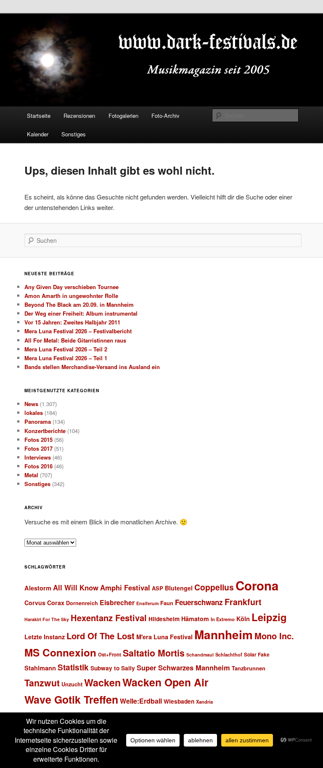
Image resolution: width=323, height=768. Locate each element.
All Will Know (75, 587)
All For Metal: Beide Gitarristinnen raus (75, 340)
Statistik (73, 667)
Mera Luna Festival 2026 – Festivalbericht (78, 331)
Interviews (37, 457)
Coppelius (214, 587)
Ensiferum (147, 603)
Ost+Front (109, 654)
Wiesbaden (179, 701)
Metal (31, 475)
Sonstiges (73, 134)
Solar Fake (257, 654)
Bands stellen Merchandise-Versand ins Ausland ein (92, 367)
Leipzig (269, 617)
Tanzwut (42, 682)
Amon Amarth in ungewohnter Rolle (71, 296)
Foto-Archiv (165, 116)
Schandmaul (200, 654)
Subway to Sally (112, 668)
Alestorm (37, 588)
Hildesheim (164, 619)
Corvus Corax (44, 602)
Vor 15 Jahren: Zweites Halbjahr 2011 (72, 322)
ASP (157, 588)
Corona (257, 585)
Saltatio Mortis (154, 652)
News (31, 404)
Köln (243, 618)
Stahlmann (40, 668)
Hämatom (195, 618)
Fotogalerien (123, 116)
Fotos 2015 (38, 440)
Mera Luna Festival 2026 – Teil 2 (65, 349)
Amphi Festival (125, 587)
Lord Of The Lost (100, 636)
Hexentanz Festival (109, 617)
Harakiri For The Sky (46, 619)
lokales (33, 413)
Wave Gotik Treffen (71, 699)
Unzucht (71, 684)
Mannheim (223, 634)
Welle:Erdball (141, 701)
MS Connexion (60, 652)
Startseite (38, 116)
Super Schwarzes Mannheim (183, 667)
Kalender (37, 134)
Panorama (37, 421)
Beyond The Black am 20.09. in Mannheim (79, 304)
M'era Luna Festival (164, 636)
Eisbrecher (117, 602)
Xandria (204, 701)
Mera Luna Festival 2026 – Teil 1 (65, 358)
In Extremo (223, 619)
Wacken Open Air (165, 682)
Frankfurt (243, 602)
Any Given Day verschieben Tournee (71, 287)
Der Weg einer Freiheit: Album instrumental (81, 313)
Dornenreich (82, 603)
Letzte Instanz (44, 636)
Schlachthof (228, 654)
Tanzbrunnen (248, 668)
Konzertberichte (45, 431)
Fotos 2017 (38, 448)
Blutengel (179, 588)
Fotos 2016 (38, 466)
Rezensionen (79, 116)
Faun (166, 603)
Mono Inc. (274, 636)
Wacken (102, 682)
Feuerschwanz (199, 602)
